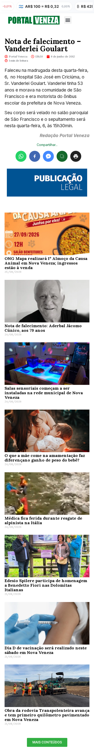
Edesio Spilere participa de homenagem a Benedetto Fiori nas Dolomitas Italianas (46, 585)
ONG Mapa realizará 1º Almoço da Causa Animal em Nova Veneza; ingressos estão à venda (46, 263)
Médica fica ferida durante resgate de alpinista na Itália (43, 520)
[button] (68, 20)
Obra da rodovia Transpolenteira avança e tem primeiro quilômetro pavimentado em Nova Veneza (47, 715)
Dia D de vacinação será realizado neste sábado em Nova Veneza (46, 650)
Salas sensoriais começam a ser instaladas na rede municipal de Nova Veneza (44, 393)
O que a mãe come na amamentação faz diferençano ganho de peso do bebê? (45, 458)
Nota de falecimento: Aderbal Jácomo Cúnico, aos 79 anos (43, 328)
